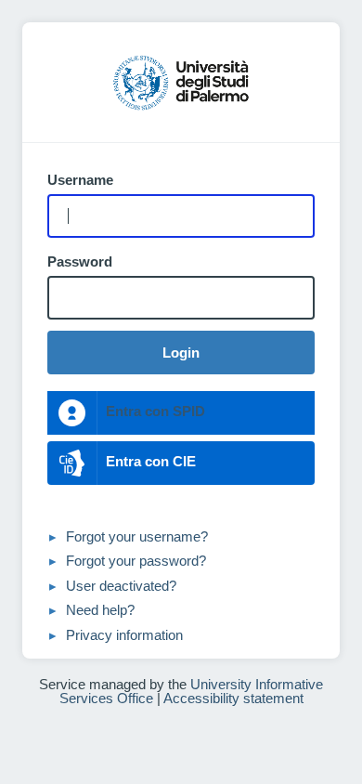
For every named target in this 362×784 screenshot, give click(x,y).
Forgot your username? (137, 536)
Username (80, 180)
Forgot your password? (136, 560)
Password (79, 262)
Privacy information (124, 635)
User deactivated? (121, 586)
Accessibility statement (233, 698)
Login (181, 352)
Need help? (100, 610)
